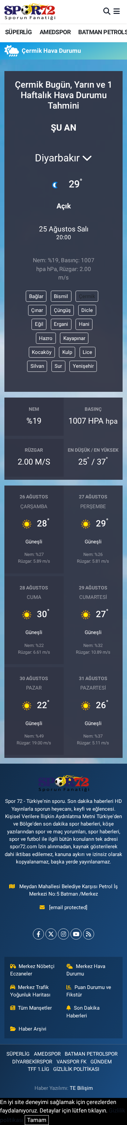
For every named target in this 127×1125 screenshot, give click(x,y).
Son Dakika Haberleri (83, 1011)
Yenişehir (83, 366)
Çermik (87, 296)
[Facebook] (38, 934)
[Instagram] (63, 934)
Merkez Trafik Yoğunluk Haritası (30, 991)
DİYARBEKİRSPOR (32, 1062)
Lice (87, 352)
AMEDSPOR (55, 32)
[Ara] (106, 11)
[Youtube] (76, 934)
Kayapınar (74, 338)
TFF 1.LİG (38, 1069)
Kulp (67, 352)
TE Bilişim (81, 1088)
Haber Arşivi (32, 1029)
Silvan (37, 366)
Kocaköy (41, 352)
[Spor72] (29, 11)
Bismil (61, 296)
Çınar (37, 310)
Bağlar (36, 296)
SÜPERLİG (18, 32)
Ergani (61, 324)
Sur (58, 366)
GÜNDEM (101, 1062)
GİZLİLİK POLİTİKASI (76, 1069)
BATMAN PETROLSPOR (91, 1054)
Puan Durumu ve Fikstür (88, 991)
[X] (51, 934)
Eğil (39, 324)
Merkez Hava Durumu (85, 970)
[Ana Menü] (116, 11)
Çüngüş (62, 310)
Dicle (87, 310)
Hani (84, 324)
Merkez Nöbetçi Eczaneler (32, 970)
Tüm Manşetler (35, 1008)
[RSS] (88, 934)
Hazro (45, 338)
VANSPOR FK (71, 1062)
